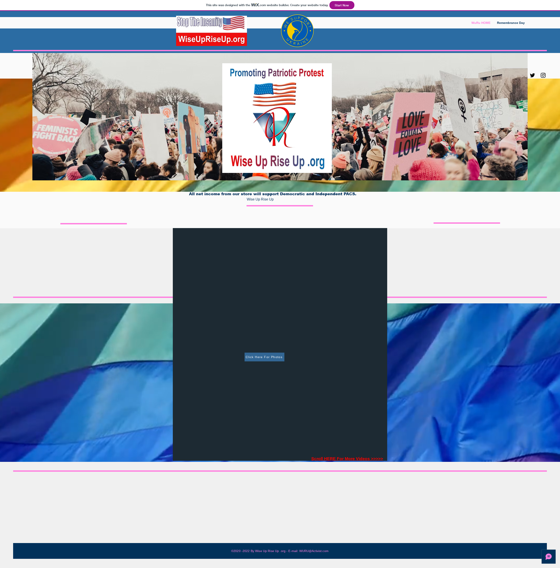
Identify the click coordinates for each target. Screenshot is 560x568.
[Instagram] (543, 75)
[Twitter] (532, 75)
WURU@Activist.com (314, 551)
